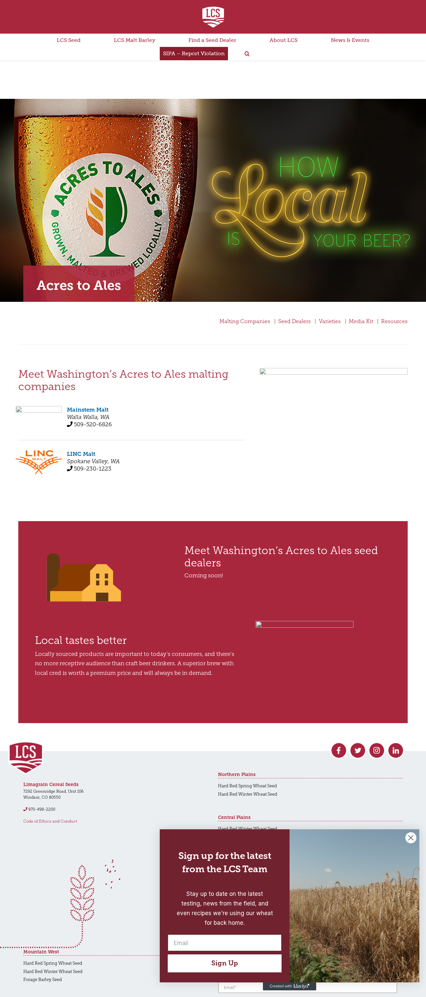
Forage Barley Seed (42, 979)
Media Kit (361, 321)
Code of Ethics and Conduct (50, 821)
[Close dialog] (411, 838)
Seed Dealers (294, 321)
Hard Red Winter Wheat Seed (247, 794)
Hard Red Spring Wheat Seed (247, 785)
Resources (394, 321)
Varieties (330, 321)
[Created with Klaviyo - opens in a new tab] (289, 986)
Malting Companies (244, 321)
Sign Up (224, 963)
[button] (247, 53)
